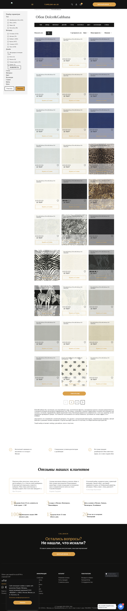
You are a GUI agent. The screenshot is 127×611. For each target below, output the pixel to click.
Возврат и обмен (87, 578)
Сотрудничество (87, 582)
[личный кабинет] (76, 4)
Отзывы (39, 584)
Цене (85, 33)
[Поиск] (72, 4)
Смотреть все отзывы (112, 495)
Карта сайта (5, 591)
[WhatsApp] (2, 587)
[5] (42, 59)
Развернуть (14, 67)
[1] (36, 59)
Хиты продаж (62, 580)
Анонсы (39, 580)
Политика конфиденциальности (19, 597)
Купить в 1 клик (47, 65)
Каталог (61, 573)
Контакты (40, 593)
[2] (37, 59)
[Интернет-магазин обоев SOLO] (15, 4)
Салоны (39, 591)
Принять (22, 602)
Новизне (107, 33)
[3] (39, 59)
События (40, 578)
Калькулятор (85, 580)
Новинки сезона (63, 578)
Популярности (95, 33)
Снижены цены (63, 582)
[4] (41, 59)
